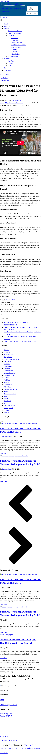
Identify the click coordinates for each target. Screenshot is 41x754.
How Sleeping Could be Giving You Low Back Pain (20, 341)
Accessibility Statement (31, 748)
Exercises (9, 300)
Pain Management (13, 56)
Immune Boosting (9, 373)
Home (2, 103)
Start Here (7, 26)
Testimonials (7, 70)
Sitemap (17, 748)
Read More (3, 453)
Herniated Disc (15, 47)
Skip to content (4, 1)
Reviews (10, 63)
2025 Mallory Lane (6, 713)
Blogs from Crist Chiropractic (14, 103)
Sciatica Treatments (17, 42)
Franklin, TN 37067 (6, 716)
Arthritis (6, 350)
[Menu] (1, 20)
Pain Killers (7, 387)
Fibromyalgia (8, 366)
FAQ (9, 65)
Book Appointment (32, 13)
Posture (6, 391)
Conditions (11, 35)
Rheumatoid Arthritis (10, 394)
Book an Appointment (8, 704)
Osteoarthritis (8, 384)
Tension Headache (9, 405)
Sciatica (6, 396)
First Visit (10, 61)
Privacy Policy (7, 748)
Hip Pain (14, 52)
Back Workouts (8, 354)
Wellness (15, 300)
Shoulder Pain (15, 54)
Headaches (7, 368)
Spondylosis (7, 401)
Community (7, 361)
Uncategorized (8, 408)
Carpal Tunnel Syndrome (11, 359)
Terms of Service (31, 745)
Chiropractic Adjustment (15, 31)
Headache (14, 49)
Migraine (6, 377)
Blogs (5, 68)
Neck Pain (14, 40)
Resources (7, 58)
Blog (2, 699)
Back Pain (14, 38)
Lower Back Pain (9, 375)
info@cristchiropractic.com (8, 740)
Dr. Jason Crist (16, 100)
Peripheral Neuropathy (10, 389)
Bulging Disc (8, 357)
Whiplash (7, 412)
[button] (20, 504)
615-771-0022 (4, 74)
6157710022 (5, 12)
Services (6, 28)
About (6, 24)
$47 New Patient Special (13, 4)
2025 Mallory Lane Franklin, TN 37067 (14, 8)
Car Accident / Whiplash (18, 45)
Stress (5, 403)
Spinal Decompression (14, 33)
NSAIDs (6, 382)
